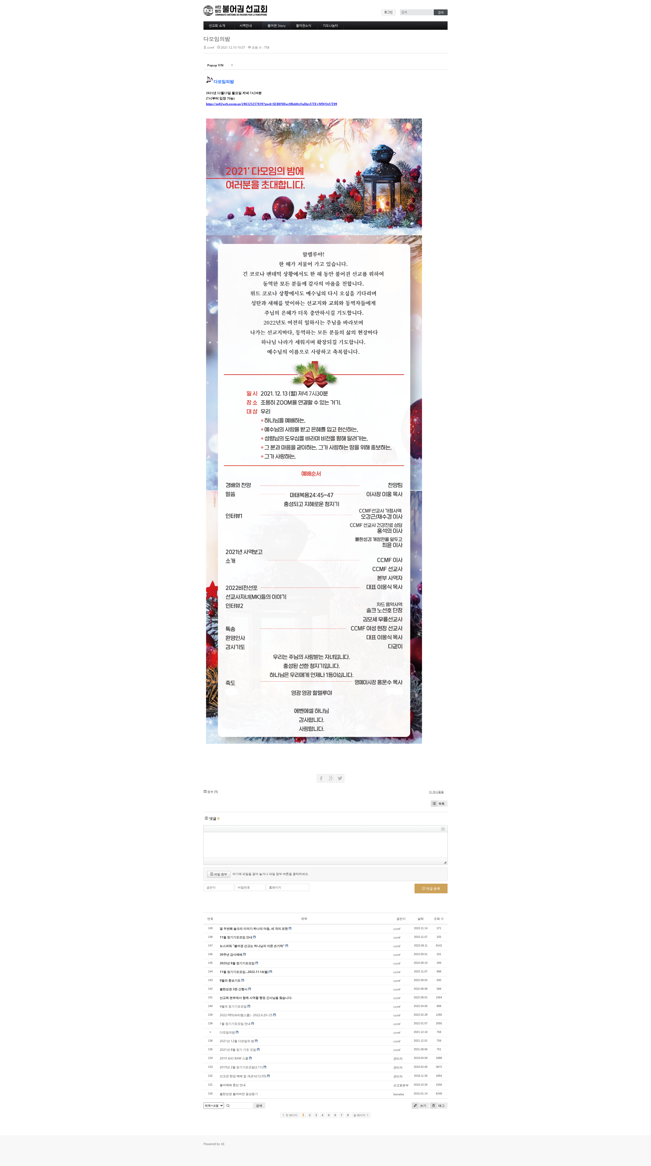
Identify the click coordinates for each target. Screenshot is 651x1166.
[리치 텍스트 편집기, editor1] (325, 845)
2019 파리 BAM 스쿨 (234, 1058)
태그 (441, 1105)
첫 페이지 (291, 1115)
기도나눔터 (330, 25)
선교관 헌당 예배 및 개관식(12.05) (243, 1076)
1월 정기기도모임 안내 (235, 1024)
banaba (398, 1094)
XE (223, 1144)
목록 (441, 803)
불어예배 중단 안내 (233, 1085)
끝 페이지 (359, 1115)
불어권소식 (303, 25)
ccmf (210, 47)
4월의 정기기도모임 (233, 1006)
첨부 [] (212, 792)
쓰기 (422, 1105)
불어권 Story (277, 25)
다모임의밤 (216, 38)
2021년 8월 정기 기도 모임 (238, 1049)
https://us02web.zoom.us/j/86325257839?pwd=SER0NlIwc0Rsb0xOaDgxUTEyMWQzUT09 (271, 104)
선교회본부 (401, 1085)
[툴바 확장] (443, 828)
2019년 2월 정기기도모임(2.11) (241, 1067)
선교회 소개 (217, 25)
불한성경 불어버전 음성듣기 (239, 1094)
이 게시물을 (436, 792)
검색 (259, 1105)
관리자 (398, 1058)
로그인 (388, 12)
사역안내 (246, 25)
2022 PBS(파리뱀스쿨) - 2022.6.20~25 (246, 1015)
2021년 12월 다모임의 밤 (237, 1041)
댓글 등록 (432, 888)
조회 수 (439, 918)
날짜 (421, 918)
